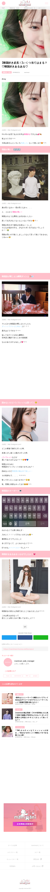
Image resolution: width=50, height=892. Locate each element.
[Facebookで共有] (47, 72)
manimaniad (17, 676)
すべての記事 (12, 845)
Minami (33, 737)
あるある (35, 676)
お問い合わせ (36, 866)
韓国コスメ (19, 694)
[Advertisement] (20, 255)
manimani (26, 72)
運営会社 (36, 859)
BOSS (33, 704)
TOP (3, 8)
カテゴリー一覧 (12, 852)
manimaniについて (37, 845)
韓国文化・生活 (14, 8)
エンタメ (19, 709)
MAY (27, 676)
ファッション (20, 727)
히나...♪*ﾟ (35, 721)
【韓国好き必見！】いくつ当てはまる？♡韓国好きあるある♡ (35, 8)
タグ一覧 (37, 852)
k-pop (7, 676)
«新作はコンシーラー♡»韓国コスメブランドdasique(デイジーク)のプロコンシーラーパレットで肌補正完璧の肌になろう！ (31, 699)
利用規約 (12, 866)
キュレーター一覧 (12, 859)
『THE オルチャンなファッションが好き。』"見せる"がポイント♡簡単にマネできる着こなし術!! (31, 732)
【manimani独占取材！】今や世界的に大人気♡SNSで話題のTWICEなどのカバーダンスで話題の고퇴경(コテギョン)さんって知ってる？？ (31, 716)
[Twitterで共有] (44, 72)
